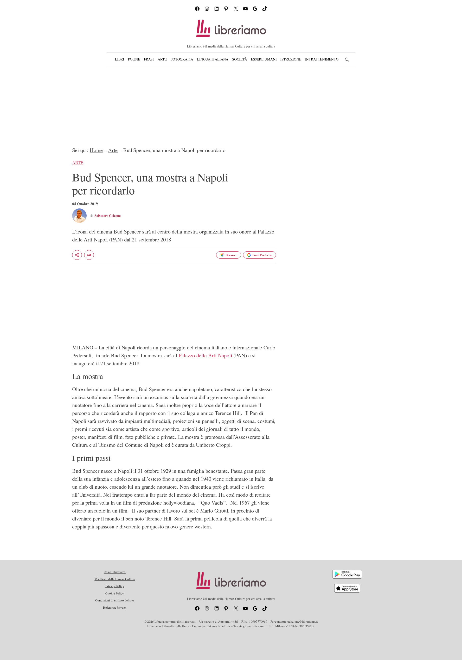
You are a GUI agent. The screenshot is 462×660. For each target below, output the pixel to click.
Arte (113, 150)
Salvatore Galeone (108, 215)
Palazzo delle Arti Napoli (205, 355)
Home (96, 150)
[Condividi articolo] (77, 255)
